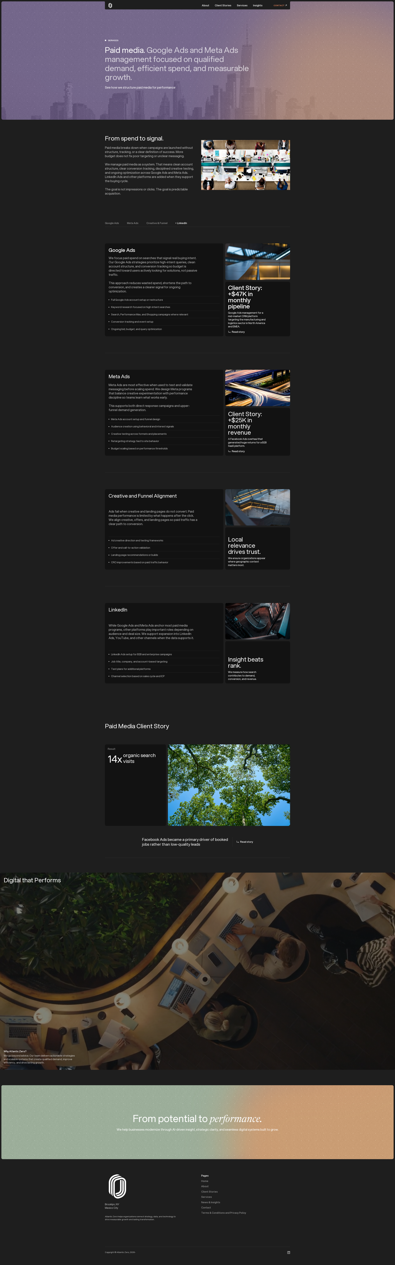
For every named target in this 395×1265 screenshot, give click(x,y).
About (205, 5)
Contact (206, 1207)
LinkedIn (182, 223)
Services (242, 5)
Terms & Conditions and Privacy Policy (223, 1212)
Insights (257, 5)
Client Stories (223, 5)
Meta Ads (132, 223)
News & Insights (210, 1202)
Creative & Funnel (157, 223)
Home (204, 1181)
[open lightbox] (245, 165)
